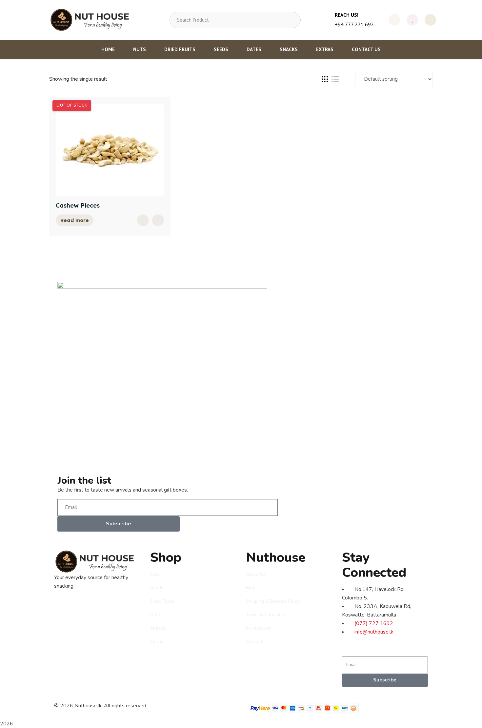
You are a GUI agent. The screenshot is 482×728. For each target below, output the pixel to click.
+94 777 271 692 (354, 24)
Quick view (143, 220)
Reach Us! (346, 15)
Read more (74, 220)
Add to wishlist (158, 220)
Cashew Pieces (78, 205)
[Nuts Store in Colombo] (92, 19)
